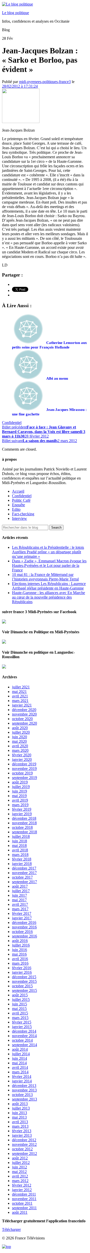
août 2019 (20, 782)
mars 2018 (20, 854)
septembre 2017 (24, 882)
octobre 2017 (22, 877)
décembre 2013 (24, 1085)
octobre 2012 (22, 1149)
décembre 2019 (24, 764)
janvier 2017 (22, 918)
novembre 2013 (24, 1090)
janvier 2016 (22, 972)
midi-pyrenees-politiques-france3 (45, 82)
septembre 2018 (24, 832)
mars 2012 (20, 1181)
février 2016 (21, 968)
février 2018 (21, 859)
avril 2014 (20, 1067)
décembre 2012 (24, 1140)
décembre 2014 (24, 1031)
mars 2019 (20, 805)
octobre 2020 (22, 719)
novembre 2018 (24, 823)
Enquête (18, 505)
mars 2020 (20, 750)
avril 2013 (20, 1122)
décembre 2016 (24, 922)
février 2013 (21, 1131)
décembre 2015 (24, 977)
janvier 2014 (22, 1081)
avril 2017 (20, 904)
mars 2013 (20, 1126)
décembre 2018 (24, 818)
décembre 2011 (24, 1194)
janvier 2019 (22, 814)
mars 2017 (20, 909)
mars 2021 (20, 700)
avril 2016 (20, 959)
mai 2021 (19, 691)
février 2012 (21, 1185)
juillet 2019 (21, 787)
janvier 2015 (22, 1027)
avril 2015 (20, 1013)
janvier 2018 (22, 864)
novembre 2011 (24, 1199)
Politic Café (21, 500)
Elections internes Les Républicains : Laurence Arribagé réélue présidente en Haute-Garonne (49, 585)
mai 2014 (19, 1063)
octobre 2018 (22, 827)
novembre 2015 (24, 981)
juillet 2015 (21, 999)
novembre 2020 (24, 714)
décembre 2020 (24, 710)
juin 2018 (19, 841)
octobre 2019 (22, 773)
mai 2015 (19, 1008)
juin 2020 (19, 737)
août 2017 (20, 886)
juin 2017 (19, 895)
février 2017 (21, 913)
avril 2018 (20, 850)
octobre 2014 (22, 1040)
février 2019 (21, 809)
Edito (16, 509)
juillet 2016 (21, 945)
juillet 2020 (21, 732)
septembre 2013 (24, 1099)
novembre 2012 (24, 1144)
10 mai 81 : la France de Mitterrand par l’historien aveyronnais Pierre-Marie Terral (45, 576)
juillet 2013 (21, 1108)
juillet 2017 (21, 891)
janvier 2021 (22, 705)
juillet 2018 (21, 836)
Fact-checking (23, 514)
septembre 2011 (24, 1208)
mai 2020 (19, 741)
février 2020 (21, 755)
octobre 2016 (22, 931)
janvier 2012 (22, 1190)
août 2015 (20, 995)
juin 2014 (19, 1058)
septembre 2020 (24, 723)
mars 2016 (20, 963)
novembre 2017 (24, 873)
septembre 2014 (24, 1045)
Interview (19, 518)
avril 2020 (20, 746)
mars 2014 (20, 1072)
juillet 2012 (21, 1162)
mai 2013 (19, 1117)
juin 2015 (19, 1004)
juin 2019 (19, 791)
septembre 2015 (24, 990)
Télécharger (11, 1229)
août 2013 (20, 1104)
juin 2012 (19, 1167)
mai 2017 (19, 900)
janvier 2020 (22, 759)
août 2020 (20, 728)
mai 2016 (19, 954)
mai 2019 (19, 796)
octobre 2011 (22, 1203)
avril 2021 (20, 696)
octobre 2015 (22, 986)
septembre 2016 (24, 936)
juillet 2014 (21, 1054)
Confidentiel (12, 422)
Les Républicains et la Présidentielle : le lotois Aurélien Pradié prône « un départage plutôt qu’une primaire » (48, 552)
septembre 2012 (24, 1153)
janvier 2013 (22, 1135)
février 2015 (21, 1022)
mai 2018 (19, 845)
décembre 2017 (24, 868)
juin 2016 (19, 950)
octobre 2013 (22, 1094)
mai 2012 (19, 1171)
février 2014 (21, 1076)
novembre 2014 (24, 1036)
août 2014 (20, 1049)
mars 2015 (20, 1017)
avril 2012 (20, 1176)
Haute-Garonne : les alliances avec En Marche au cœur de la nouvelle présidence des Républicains (48, 597)
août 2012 (20, 1158)
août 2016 (20, 940)
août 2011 (20, 1212)
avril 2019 (20, 800)
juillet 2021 (21, 687)
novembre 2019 (24, 768)
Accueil (18, 491)
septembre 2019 (24, 777)
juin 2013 (19, 1113)
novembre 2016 (24, 927)
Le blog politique (15, 13)
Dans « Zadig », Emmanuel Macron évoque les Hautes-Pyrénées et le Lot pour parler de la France (49, 565)
